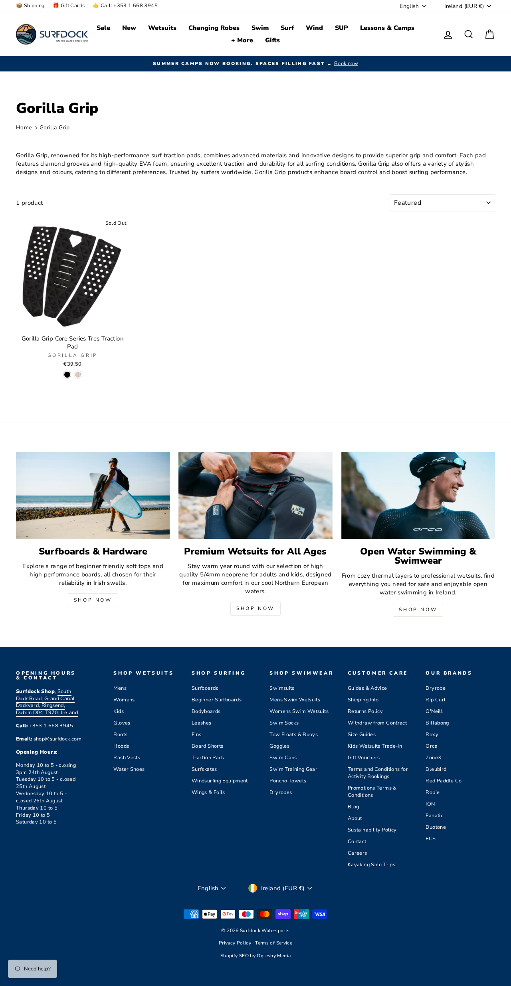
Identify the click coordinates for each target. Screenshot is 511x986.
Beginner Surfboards (217, 699)
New (129, 28)
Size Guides (362, 734)
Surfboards (205, 688)
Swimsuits (281, 688)
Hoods (121, 746)
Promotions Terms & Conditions (372, 791)
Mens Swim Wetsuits (294, 699)
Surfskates (204, 769)
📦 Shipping (30, 5)
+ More (242, 40)
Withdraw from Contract (377, 723)
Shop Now (93, 600)
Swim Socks (284, 723)
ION (430, 804)
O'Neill (434, 711)
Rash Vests (126, 757)
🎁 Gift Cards (69, 5)
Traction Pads (208, 757)
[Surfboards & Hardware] (93, 495)
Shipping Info (363, 699)
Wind (314, 28)
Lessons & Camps (387, 28)
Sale (103, 28)
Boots (120, 734)
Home (24, 127)
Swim (260, 28)
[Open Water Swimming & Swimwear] (418, 495)
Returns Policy (365, 711)
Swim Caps (283, 757)
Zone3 (433, 757)
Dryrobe (436, 688)
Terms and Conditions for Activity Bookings (378, 773)
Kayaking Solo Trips (371, 864)
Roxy (432, 734)
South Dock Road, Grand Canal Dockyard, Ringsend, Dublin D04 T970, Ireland (47, 702)
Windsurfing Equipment (220, 780)
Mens (120, 688)
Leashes (202, 723)
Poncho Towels (287, 780)
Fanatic (434, 815)
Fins (197, 734)
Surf (287, 28)
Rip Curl (436, 699)
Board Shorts (208, 746)
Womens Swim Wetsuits (299, 711)
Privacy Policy (236, 943)
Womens (124, 699)
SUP (341, 28)
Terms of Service (273, 943)
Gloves (121, 723)
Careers (357, 853)
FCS (431, 838)
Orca (432, 746)
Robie (433, 792)
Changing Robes (214, 28)
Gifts (272, 40)
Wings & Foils (208, 792)
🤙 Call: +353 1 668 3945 (125, 5)
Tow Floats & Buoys (293, 734)
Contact (357, 841)
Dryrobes (280, 792)
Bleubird (436, 769)
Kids (118, 711)
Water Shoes (129, 769)
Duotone (436, 827)
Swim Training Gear (293, 769)
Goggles (279, 746)
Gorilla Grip (55, 127)
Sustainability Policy (372, 830)
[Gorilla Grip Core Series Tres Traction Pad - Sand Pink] (78, 374)
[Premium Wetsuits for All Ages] (255, 495)
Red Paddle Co (443, 780)
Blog (353, 806)
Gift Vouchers (364, 757)
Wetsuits (162, 28)
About (355, 818)
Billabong (437, 723)
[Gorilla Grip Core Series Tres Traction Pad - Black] (67, 374)
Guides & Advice (367, 688)
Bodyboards (206, 711)
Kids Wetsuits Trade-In (375, 746)
